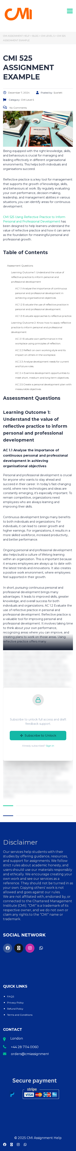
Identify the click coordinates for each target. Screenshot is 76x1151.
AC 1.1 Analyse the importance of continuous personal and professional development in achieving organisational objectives (41, 293)
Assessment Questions (20, 265)
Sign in (50, 745)
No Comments (18, 107)
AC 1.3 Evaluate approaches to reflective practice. (43, 315)
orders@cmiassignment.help (34, 1054)
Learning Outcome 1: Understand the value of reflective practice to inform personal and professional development (37, 277)
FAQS (10, 996)
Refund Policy (15, 1008)
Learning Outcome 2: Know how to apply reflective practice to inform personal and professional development (41, 327)
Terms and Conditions (19, 1014)
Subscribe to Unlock (40, 735)
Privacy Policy (15, 1002)
